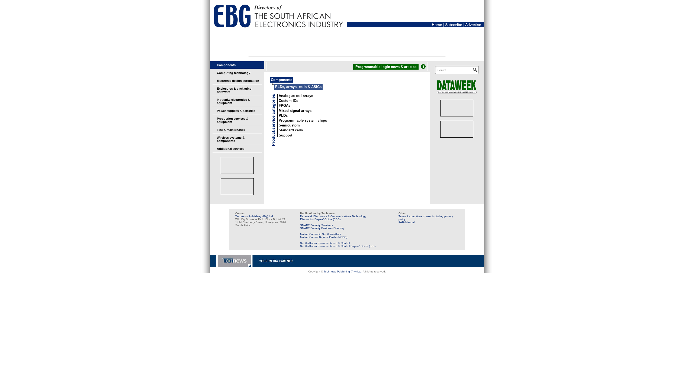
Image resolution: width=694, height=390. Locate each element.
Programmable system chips (303, 120)
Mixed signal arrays (295, 111)
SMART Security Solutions (316, 225)
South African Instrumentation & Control (325, 243)
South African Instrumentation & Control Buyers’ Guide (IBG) (337, 246)
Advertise (473, 24)
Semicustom (289, 125)
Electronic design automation (238, 80)
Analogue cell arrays (296, 96)
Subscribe (453, 24)
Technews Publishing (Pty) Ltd (254, 216)
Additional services (230, 148)
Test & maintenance (231, 129)
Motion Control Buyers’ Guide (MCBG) (323, 237)
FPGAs (284, 105)
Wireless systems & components (231, 139)
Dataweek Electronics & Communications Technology (333, 216)
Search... (443, 70)
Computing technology (233, 72)
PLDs (283, 115)
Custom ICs (288, 101)
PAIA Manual (407, 222)
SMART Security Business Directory (322, 228)
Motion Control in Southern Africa (320, 234)
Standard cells (291, 130)
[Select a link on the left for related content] (423, 66)
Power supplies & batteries (236, 110)
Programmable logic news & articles (385, 67)
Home (437, 24)
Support (285, 135)
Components (226, 65)
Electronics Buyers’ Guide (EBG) (320, 219)
